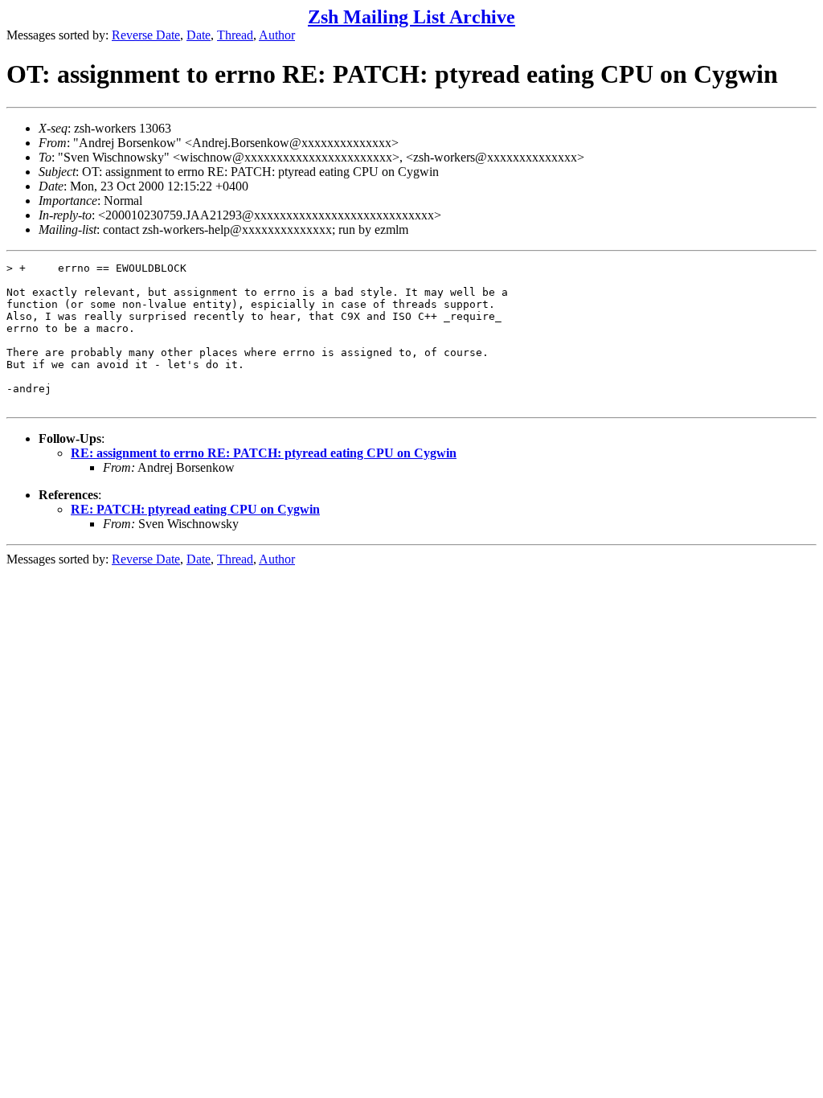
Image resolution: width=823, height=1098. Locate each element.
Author (277, 35)
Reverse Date (146, 35)
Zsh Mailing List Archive (411, 16)
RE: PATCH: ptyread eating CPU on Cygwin (195, 509)
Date (198, 35)
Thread (235, 35)
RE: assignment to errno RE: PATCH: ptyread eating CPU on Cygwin (264, 453)
